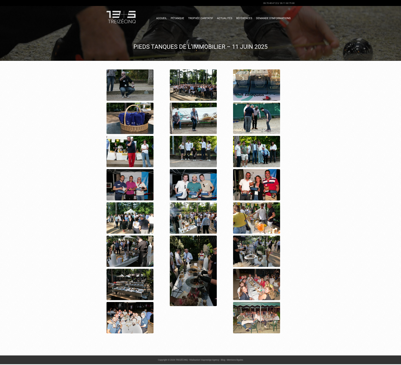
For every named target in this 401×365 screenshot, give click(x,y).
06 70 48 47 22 (270, 3)
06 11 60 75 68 (287, 3)
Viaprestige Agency (210, 360)
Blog (223, 360)
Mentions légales (235, 360)
